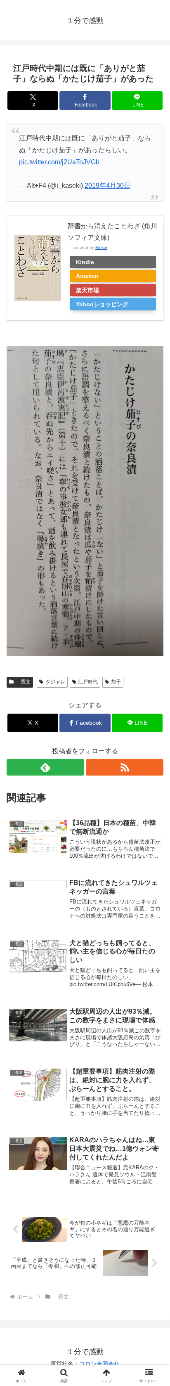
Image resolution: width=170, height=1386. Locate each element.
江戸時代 (88, 682)
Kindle (85, 262)
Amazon (87, 276)
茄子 (116, 682)
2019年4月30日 (107, 185)
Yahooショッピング (102, 304)
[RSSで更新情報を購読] (124, 767)
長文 (23, 682)
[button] (153, 1126)
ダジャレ (55, 682)
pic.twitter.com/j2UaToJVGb (59, 162)
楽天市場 (87, 290)
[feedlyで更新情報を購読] (45, 767)
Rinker (101, 247)
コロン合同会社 (99, 1363)
